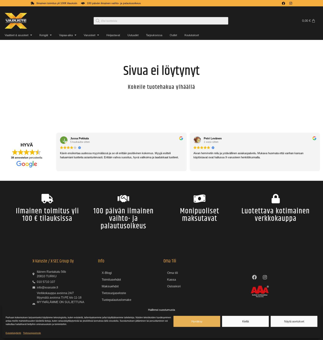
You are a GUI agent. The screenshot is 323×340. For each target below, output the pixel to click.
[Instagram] (290, 3)
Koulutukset (191, 35)
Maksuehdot (110, 286)
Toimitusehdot (111, 279)
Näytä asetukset (294, 321)
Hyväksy (196, 321)
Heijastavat (113, 35)
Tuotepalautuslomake (116, 300)
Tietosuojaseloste (32, 333)
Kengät (43, 35)
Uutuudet (133, 35)
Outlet (173, 35)
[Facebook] (283, 3)
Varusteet (89, 35)
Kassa (171, 279)
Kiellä (245, 321)
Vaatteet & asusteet (16, 35)
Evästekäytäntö (13, 333)
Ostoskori (174, 286)
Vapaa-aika (66, 35)
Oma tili (172, 273)
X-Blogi (107, 273)
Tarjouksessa (154, 35)
